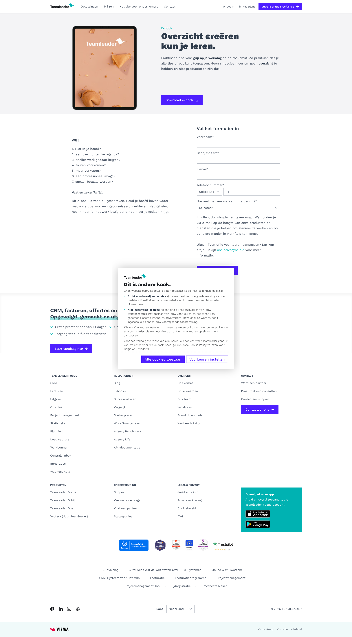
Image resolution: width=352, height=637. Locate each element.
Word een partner (253, 383)
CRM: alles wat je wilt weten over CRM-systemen (165, 570)
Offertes (56, 407)
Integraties (58, 463)
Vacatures (184, 407)
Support (120, 492)
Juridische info (188, 492)
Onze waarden (187, 391)
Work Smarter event (128, 423)
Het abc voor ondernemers (139, 6)
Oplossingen (89, 6)
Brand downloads (189, 415)
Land (160, 609)
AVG (180, 516)
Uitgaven (56, 399)
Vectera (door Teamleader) (69, 516)
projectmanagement (231, 578)
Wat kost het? (60, 471)
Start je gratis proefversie (277, 6)
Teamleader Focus (63, 492)
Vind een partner (126, 508)
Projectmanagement (64, 415)
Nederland (142, 349)
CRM (53, 383)
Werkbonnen (59, 447)
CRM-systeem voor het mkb (119, 578)
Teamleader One (61, 508)
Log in (230, 6)
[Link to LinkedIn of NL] (61, 609)
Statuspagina (123, 516)
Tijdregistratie (181, 586)
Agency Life (122, 439)
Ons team (184, 399)
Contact (169, 6)
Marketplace (123, 415)
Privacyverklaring (189, 500)
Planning (56, 431)
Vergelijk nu (122, 407)
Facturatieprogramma (190, 578)
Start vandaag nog (69, 348)
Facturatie (157, 578)
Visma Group (266, 629)
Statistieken (58, 423)
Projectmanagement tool (143, 586)
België (127, 349)
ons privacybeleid (230, 250)
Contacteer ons (257, 409)
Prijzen (109, 6)
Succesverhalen (125, 399)
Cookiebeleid (186, 508)
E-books (120, 391)
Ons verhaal (185, 383)
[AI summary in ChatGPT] (78, 609)
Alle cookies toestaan (163, 359)
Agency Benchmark (127, 431)
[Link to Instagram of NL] (69, 609)
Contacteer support (255, 399)
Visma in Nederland (289, 629)
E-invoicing (110, 570)
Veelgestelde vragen (128, 500)
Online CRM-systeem (227, 570)
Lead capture (59, 439)
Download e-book (179, 100)
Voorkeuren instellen (207, 359)
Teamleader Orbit (62, 500)
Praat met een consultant (259, 391)
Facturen (56, 391)
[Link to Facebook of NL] (52, 609)
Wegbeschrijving (188, 423)
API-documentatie (127, 447)
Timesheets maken (214, 586)
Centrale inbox (60, 455)
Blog (117, 383)
